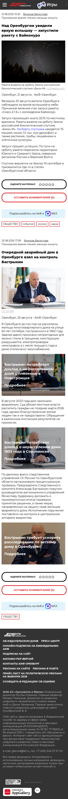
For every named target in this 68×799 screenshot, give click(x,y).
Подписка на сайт (17, 653)
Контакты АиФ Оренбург (21, 663)
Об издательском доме (20, 641)
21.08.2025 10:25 (11, 14)
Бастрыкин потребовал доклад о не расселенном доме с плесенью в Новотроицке (29, 371)
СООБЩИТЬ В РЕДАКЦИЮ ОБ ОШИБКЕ (29, 681)
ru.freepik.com (56, 88)
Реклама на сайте (16, 668)
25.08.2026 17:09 (11, 240)
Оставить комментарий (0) (34, 197)
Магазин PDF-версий (18, 658)
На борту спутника (30, 129)
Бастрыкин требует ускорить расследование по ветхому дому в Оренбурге (32, 542)
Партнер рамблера (33, 782)
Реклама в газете (45, 668)
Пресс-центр (50, 641)
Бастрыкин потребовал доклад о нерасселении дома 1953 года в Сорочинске (32, 447)
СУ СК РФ (8, 311)
